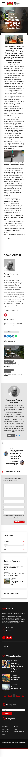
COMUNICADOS (17, 723)
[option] (14, 39)
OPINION (16, 729)
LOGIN (24, 746)
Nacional (16, 331)
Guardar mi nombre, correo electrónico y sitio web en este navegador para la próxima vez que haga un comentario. (14, 517)
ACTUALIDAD (5, 726)
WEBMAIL (18, 746)
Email (5, 504)
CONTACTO (11, 746)
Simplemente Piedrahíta (15, 678)
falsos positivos (15, 77)
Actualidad (14, 538)
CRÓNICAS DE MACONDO (19, 731)
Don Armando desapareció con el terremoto (13, 374)
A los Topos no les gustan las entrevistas (11, 365)
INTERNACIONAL (5, 729)
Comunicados (14, 541)
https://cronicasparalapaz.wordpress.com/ (14, 234)
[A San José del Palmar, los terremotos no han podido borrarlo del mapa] (14, 352)
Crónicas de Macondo (10, 10)
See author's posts (10, 310)
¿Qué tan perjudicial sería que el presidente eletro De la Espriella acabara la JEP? (17, 667)
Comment (6, 482)
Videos (14, 549)
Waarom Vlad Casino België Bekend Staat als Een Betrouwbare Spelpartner (14, 567)
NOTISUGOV (4, 723)
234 (23, 695)
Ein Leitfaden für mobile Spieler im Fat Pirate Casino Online (14, 574)
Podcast (4, 734)
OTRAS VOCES (5, 731)
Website (5, 509)
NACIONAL (16, 726)
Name (5, 498)
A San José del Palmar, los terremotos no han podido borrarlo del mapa (12, 355)
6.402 (22, 75)
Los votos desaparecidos (16, 687)
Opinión (7, 349)
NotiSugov (14, 544)
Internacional (7, 362)
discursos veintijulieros (15, 99)
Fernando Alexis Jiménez (10, 323)
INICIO (5, 746)
